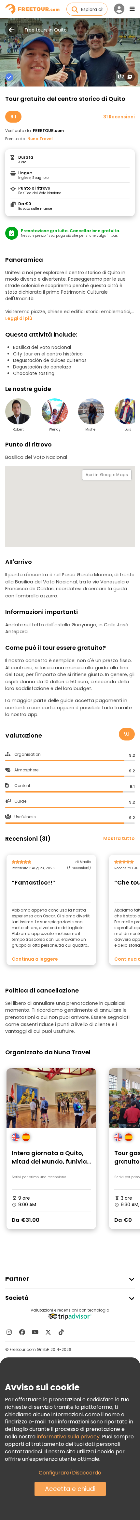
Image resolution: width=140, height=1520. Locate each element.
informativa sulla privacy (68, 1436)
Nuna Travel (40, 138)
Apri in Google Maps (107, 474)
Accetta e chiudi (70, 1489)
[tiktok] (61, 1332)
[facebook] (22, 1332)
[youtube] (35, 1332)
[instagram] (9, 1332)
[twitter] (48, 1332)
